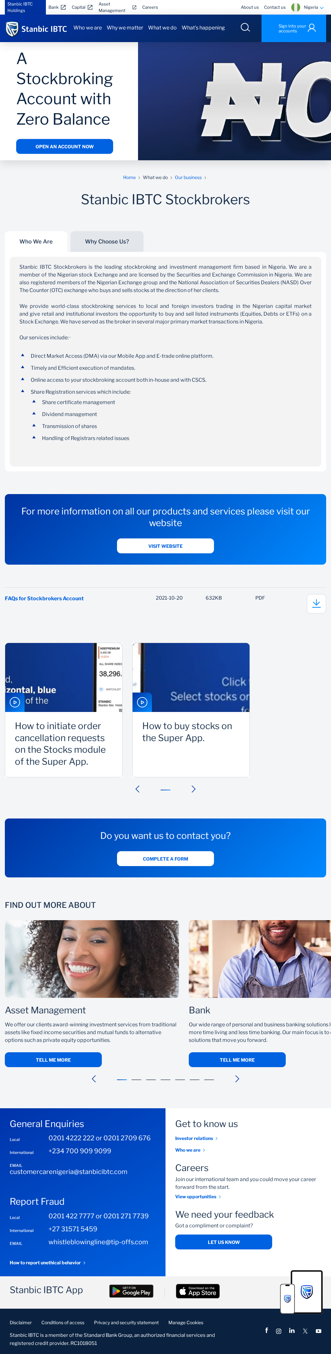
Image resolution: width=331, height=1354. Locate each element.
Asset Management (112, 7)
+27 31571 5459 (72, 1229)
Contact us (275, 7)
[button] (137, 789)
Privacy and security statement (126, 1322)
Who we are (87, 28)
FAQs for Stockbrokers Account (44, 598)
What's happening (203, 28)
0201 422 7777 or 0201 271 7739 (98, 1216)
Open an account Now (65, 146)
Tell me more (53, 1060)
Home (129, 177)
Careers (150, 7)
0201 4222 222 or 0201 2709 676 (99, 1138)
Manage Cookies (185, 1322)
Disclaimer (21, 1322)
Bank (53, 7)
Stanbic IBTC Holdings (20, 7)
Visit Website (165, 546)
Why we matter (125, 28)
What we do (162, 28)
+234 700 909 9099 (79, 1151)
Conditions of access (62, 1322)
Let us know (224, 1242)
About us (250, 7)
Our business (188, 177)
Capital (78, 7)
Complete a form (165, 859)
